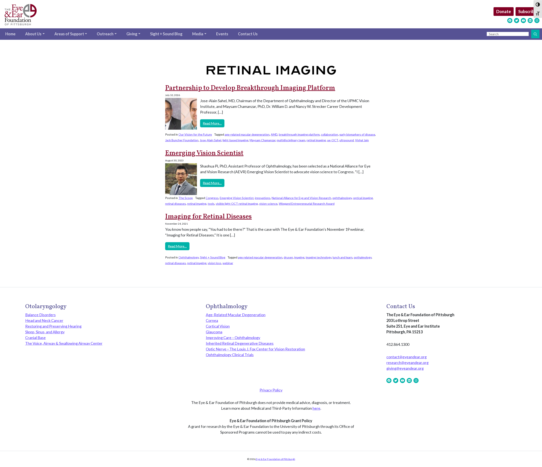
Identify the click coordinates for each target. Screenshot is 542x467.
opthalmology (363, 257)
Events (222, 34)
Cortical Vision (218, 326)
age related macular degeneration (260, 257)
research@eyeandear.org (407, 362)
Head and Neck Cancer (44, 320)
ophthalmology (342, 198)
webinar (228, 263)
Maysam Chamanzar (262, 140)
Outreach (105, 34)
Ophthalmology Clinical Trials (230, 354)
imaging (299, 257)
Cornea (212, 320)
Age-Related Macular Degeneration (235, 314)
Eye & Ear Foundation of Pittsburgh (275, 459)
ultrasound (346, 140)
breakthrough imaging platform (299, 134)
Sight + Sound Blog (166, 34)
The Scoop (185, 198)
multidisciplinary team (291, 140)
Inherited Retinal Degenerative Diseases (240, 343)
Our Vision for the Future (195, 134)
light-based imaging (235, 140)
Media (197, 34)
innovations (262, 198)
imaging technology (318, 257)
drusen (288, 257)
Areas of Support (69, 34)
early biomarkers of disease (357, 134)
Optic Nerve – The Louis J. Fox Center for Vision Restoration (255, 349)
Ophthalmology (188, 257)
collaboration (329, 134)
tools (211, 203)
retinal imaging (316, 140)
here (316, 408)
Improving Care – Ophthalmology (233, 337)
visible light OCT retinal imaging (237, 203)
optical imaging (363, 198)
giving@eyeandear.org (405, 368)
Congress (212, 198)
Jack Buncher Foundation (181, 140)
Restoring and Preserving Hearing (53, 326)
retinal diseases (175, 203)
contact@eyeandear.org (406, 356)
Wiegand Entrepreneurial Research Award (307, 203)
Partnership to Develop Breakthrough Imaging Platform (250, 88)
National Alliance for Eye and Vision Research (301, 198)
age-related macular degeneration (247, 134)
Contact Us (248, 34)
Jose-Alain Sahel (210, 140)
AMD (274, 134)
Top (532, 457)
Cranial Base (35, 337)
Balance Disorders (40, 314)
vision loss (214, 263)
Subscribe (527, 11)
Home (10, 34)
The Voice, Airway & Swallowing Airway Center (63, 343)
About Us (33, 34)
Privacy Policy (271, 390)
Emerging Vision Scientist (204, 153)
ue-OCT (332, 140)
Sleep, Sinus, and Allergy (45, 332)
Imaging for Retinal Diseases (208, 216)
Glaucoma (214, 332)
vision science (268, 203)
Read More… (213, 123)
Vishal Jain (362, 140)
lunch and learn (343, 257)
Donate (503, 11)
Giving (131, 34)
